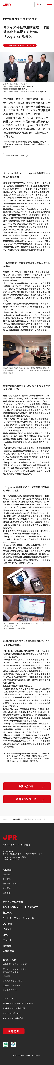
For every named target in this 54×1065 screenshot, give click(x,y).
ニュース (7, 940)
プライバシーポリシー (11, 1013)
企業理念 (7, 874)
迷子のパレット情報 (11, 985)
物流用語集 (8, 951)
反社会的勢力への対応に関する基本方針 (18, 1003)
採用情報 (7, 945)
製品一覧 (7, 912)
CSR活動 (6, 892)
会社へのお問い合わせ (12, 980)
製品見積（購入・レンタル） (15, 964)
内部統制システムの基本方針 (14, 1008)
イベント (7, 929)
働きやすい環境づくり (12, 883)
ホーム (5, 819)
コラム (6, 934)
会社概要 (7, 879)
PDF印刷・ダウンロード (15, 155)
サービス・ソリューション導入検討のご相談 (14, 970)
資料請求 (7, 976)
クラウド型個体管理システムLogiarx (20, 45)
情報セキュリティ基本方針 (13, 1018)
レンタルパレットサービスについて (20, 907)
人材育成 (7, 888)
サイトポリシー (9, 998)
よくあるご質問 (10, 990)
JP (37, 4)
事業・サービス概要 (13, 901)
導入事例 (16, 819)
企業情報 (7, 870)
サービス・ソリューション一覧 (18, 918)
